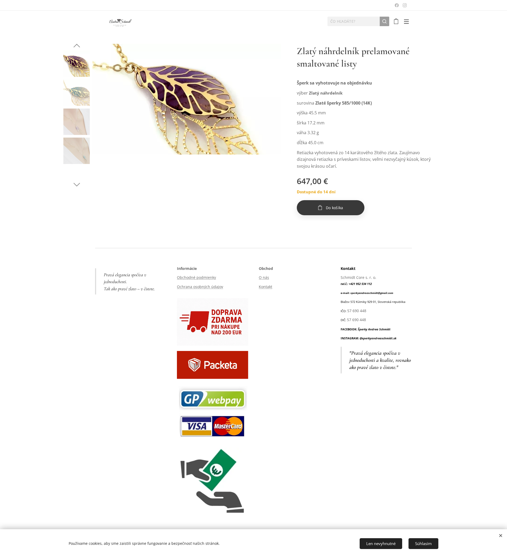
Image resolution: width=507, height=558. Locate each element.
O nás (264, 277)
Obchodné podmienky (196, 277)
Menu (408, 21)
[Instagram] (404, 5)
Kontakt (265, 286)
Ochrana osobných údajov (200, 286)
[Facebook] (396, 5)
